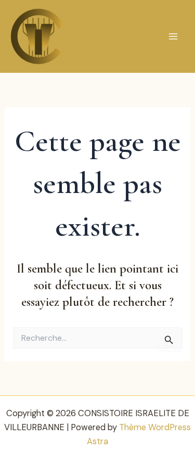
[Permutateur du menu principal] (173, 36)
